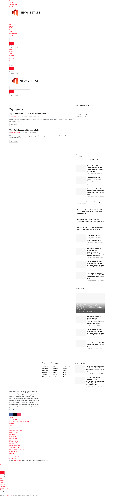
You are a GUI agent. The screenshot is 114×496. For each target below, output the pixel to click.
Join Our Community (15, 447)
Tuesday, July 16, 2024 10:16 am (28, 116)
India (10, 24)
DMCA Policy (12, 434)
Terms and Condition (14, 457)
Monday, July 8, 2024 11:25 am (28, 132)
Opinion (55, 374)
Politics (11, 26)
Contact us (12, 6)
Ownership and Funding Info (16, 449)
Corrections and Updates (15, 430)
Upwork (19, 105)
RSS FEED (12, 453)
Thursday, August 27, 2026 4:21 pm (86, 311)
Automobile (45, 368)
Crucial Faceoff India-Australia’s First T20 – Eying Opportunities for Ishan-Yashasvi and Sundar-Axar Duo (90, 211)
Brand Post (45, 370)
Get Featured (12, 443)
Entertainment (13, 33)
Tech (10, 28)
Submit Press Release (15, 455)
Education (45, 374)
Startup (65, 370)
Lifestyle (55, 370)
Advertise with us (14, 4)
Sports (11, 35)
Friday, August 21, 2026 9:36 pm (95, 337)
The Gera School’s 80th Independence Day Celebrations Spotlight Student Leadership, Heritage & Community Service (95, 252)
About (11, 2)
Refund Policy (13, 451)
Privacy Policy (13, 1)
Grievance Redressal (14, 445)
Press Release (67, 366)
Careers (11, 425)
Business (11, 30)
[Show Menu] (9, 75)
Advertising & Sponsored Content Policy (19, 421)
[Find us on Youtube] (6, 492)
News (54, 372)
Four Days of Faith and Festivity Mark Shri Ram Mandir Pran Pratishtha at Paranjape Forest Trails (89, 307)
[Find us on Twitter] (15, 414)
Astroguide (45, 366)
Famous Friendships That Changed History (89, 160)
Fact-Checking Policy (14, 442)
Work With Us (12, 458)
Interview (55, 368)
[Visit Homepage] (26, 11)
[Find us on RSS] (9, 492)
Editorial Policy (13, 436)
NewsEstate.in (17, 460)
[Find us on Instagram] (19, 414)
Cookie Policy (12, 428)
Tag (15, 105)
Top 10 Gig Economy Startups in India (24, 130)
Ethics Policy (12, 440)
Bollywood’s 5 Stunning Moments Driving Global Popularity (94, 179)
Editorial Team (13, 438)
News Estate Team (15, 116)
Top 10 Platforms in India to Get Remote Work (27, 113)
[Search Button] (9, 37)
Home (10, 105)
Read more (14, 124)
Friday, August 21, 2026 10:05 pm (95, 325)
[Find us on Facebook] (11, 414)
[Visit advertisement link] (39, 19)
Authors (11, 423)
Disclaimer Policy (13, 432)
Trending (11, 31)
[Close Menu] (0, 464)
